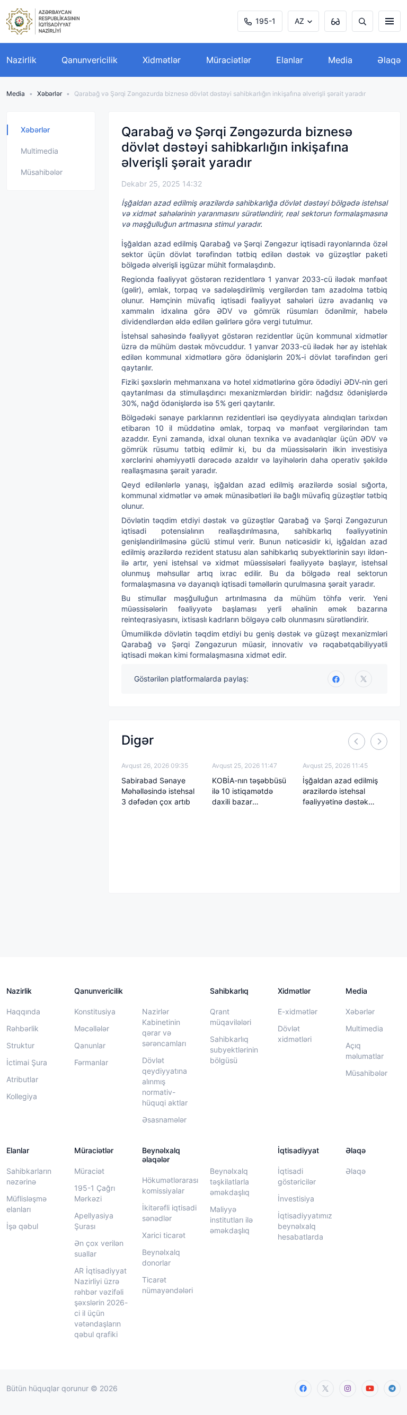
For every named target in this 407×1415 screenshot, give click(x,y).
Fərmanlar (91, 1062)
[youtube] (369, 1388)
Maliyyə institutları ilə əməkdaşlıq (231, 1220)
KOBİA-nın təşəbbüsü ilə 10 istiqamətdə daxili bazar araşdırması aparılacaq (249, 791)
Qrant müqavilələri (230, 1017)
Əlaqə (389, 60)
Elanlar (289, 60)
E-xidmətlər (297, 1011)
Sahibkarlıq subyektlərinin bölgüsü (234, 1049)
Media (340, 60)
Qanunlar (89, 1045)
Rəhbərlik (22, 1028)
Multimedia (39, 150)
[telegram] (392, 1388)
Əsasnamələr (164, 1119)
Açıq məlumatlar (365, 1050)
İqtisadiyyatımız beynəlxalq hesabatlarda (305, 1226)
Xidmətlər (162, 60)
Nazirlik (21, 60)
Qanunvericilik (89, 60)
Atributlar (22, 1079)
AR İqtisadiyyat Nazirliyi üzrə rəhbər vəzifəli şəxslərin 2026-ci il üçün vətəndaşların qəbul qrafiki (101, 1302)
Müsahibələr (42, 171)
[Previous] (356, 741)
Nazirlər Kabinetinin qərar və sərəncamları (164, 1027)
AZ (299, 20)
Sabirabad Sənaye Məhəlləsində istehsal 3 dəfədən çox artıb (157, 791)
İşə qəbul (22, 1226)
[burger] (389, 21)
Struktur (20, 1045)
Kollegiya (21, 1096)
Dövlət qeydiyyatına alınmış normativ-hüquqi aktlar (165, 1081)
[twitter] (363, 678)
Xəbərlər (49, 94)
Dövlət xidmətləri (295, 1033)
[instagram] (347, 1388)
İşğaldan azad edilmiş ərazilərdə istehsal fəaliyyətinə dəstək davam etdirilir (340, 791)
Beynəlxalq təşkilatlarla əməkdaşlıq (230, 1181)
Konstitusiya (95, 1011)
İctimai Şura (26, 1062)
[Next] (378, 741)
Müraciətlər (228, 60)
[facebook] (303, 1388)
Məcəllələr (91, 1028)
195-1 (265, 20)
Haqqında (23, 1011)
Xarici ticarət (163, 1235)
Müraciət (89, 1170)
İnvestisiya (296, 1198)
